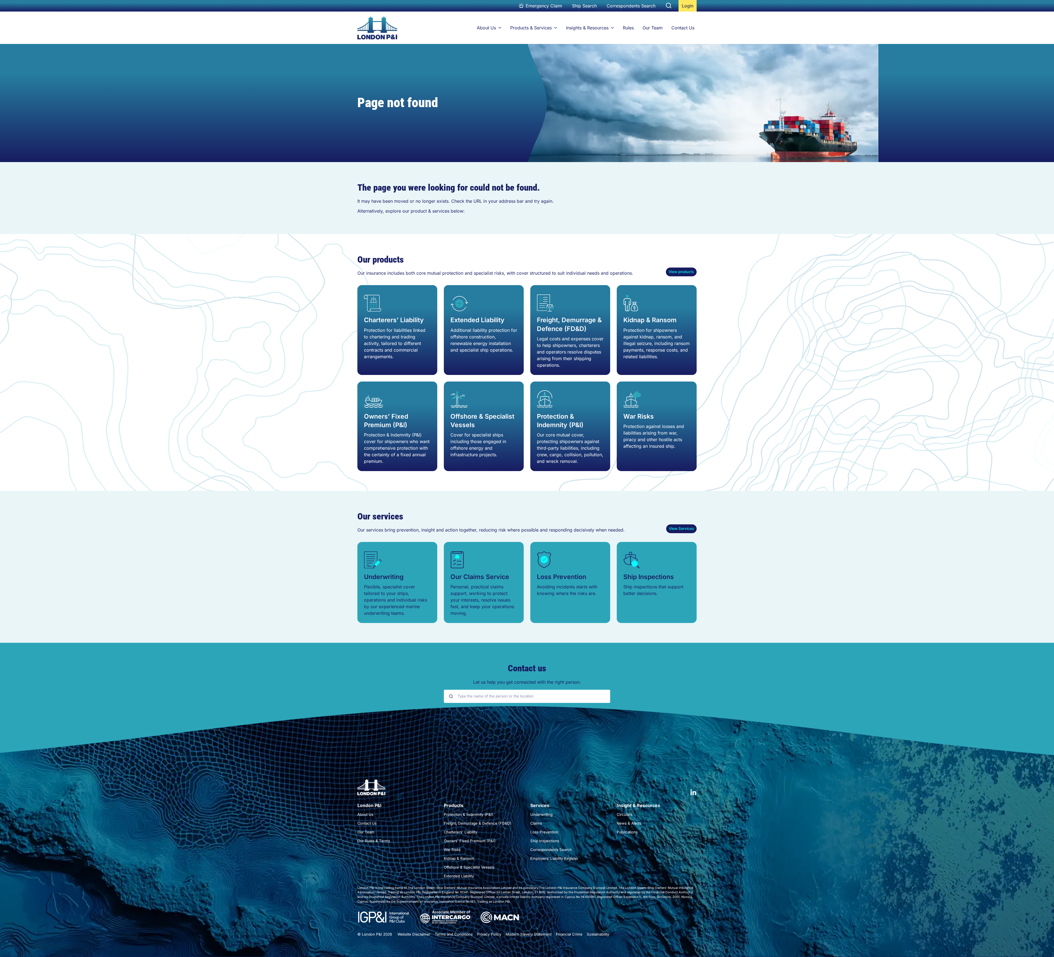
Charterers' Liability (460, 832)
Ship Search (584, 6)
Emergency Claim (544, 6)
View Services (681, 528)
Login (689, 7)
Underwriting (383, 577)
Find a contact (527, 712)
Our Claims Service (479, 577)
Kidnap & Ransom (650, 320)
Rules (628, 27)
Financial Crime (569, 934)
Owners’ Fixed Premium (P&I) (386, 421)
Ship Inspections (648, 577)
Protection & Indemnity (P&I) (560, 421)
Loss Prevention (561, 577)
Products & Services (531, 27)
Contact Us (682, 27)
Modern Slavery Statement (528, 934)
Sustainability (598, 934)
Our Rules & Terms (373, 841)
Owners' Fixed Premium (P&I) (469, 841)
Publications (627, 832)
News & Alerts (629, 823)
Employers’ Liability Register (554, 858)
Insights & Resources (587, 27)
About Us (486, 27)
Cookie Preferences (630, 934)
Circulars (624, 814)
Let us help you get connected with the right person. (527, 682)
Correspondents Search (631, 6)
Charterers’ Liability (394, 320)
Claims (536, 823)
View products (681, 271)
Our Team (653, 27)
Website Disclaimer (413, 934)
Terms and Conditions (454, 934)
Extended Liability (477, 320)
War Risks (638, 416)
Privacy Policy (489, 934)
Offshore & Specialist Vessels (482, 421)
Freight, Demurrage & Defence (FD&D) (569, 324)
